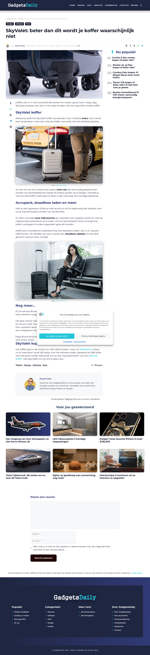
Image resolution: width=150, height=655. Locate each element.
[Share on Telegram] (142, 46)
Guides (51, 626)
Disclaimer (119, 626)
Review (134, 5)
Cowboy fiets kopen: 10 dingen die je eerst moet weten (126, 75)
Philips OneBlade (21, 612)
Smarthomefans (88, 612)
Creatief (98, 5)
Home (72, 5)
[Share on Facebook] (130, 46)
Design (80, 5)
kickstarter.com (61, 185)
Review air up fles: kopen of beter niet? (124, 66)
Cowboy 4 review (21, 615)
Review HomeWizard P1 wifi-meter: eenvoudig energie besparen (126, 95)
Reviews (51, 612)
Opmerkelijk (111, 5)
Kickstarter (86, 349)
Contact (117, 630)
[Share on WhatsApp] (138, 46)
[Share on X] (134, 46)
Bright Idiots (93, 650)
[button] (59, 400)
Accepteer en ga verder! (56, 336)
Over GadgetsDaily (122, 612)
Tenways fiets (20, 619)
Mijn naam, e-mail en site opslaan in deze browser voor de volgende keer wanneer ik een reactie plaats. (71, 548)
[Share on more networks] (126, 46)
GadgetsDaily (11, 19)
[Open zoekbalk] (141, 5)
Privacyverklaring (79, 341)
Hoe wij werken (121, 615)
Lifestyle (124, 5)
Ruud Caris (20, 46)
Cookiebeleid (67, 341)
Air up (16, 623)
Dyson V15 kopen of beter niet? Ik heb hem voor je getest (125, 85)
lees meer (137, 573)
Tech (89, 5)
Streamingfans (87, 615)
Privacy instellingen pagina (93, 336)
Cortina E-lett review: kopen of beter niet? (123, 59)
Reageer (98, 365)
